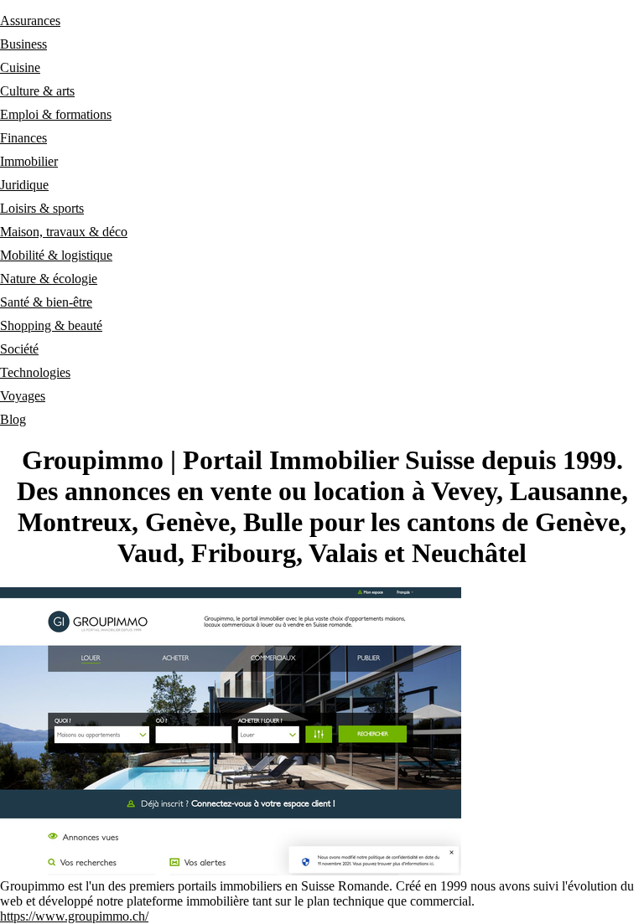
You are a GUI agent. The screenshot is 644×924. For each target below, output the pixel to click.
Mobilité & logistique (56, 255)
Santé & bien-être (46, 302)
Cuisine (20, 67)
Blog (13, 419)
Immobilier (29, 161)
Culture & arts (37, 91)
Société (19, 349)
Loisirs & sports (42, 208)
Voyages (22, 396)
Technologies (35, 372)
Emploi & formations (56, 114)
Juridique (24, 185)
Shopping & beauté (51, 325)
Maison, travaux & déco (63, 232)
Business (23, 44)
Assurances (30, 20)
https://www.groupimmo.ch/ (74, 916)
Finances (23, 138)
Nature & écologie (48, 278)
